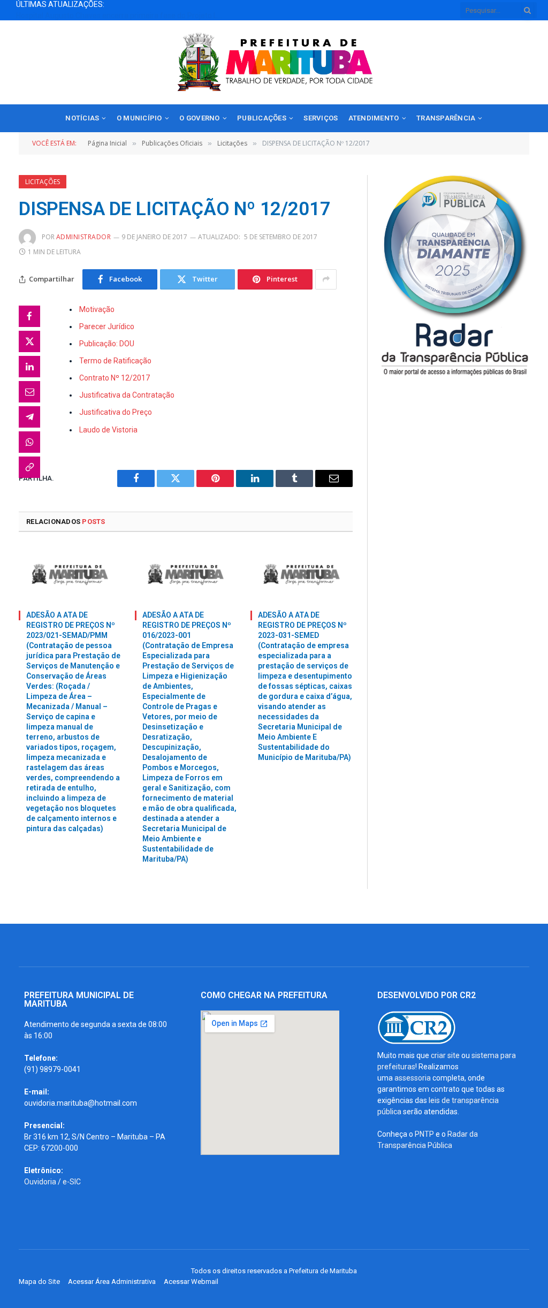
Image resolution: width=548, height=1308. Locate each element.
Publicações (261, 118)
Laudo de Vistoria (108, 429)
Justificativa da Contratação (126, 395)
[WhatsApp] (29, 442)
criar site (445, 1055)
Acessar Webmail (191, 1281)
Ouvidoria (40, 1181)
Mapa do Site (39, 1281)
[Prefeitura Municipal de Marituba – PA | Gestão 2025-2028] (274, 62)
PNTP (424, 1134)
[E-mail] (29, 391)
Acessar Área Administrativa (112, 1281)
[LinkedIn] (29, 366)
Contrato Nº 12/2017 (114, 378)
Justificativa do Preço (115, 412)
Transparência (445, 118)
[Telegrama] (29, 417)
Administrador (83, 236)
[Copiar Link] (29, 467)
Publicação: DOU (106, 343)
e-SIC (72, 1181)
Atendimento (373, 118)
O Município (139, 118)
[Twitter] (29, 341)
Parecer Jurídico (106, 326)
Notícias (82, 118)
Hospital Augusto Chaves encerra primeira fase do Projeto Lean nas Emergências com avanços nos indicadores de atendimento (123, 15)
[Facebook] (29, 316)
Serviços (320, 118)
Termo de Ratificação (115, 360)
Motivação (97, 309)
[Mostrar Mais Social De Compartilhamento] (326, 279)
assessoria (412, 1078)
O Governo (199, 118)
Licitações (42, 181)
